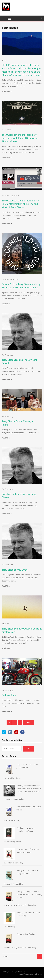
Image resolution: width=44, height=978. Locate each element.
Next (28, 722)
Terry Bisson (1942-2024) (15, 569)
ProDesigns (37, 974)
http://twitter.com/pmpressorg (4, 732)
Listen (4, 279)
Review (4, 60)
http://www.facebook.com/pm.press (22, 732)
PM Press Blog (7, 195)
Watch (16, 195)
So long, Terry (9, 695)
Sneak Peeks (6, 130)
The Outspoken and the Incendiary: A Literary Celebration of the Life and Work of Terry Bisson (20, 204)
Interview (5, 624)
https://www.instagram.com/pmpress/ (10, 732)
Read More (6, 91)
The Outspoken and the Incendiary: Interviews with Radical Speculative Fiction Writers (20, 138)
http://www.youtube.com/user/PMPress (16, 732)
